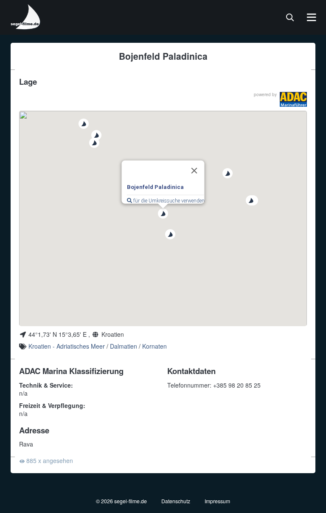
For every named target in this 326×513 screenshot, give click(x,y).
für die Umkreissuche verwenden (168, 201)
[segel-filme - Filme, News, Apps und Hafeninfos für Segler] (26, 26)
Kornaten (154, 346)
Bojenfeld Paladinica (155, 186)
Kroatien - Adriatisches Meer (66, 346)
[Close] (194, 170)
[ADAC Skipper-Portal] (293, 99)
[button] (163, 213)
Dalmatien (123, 346)
